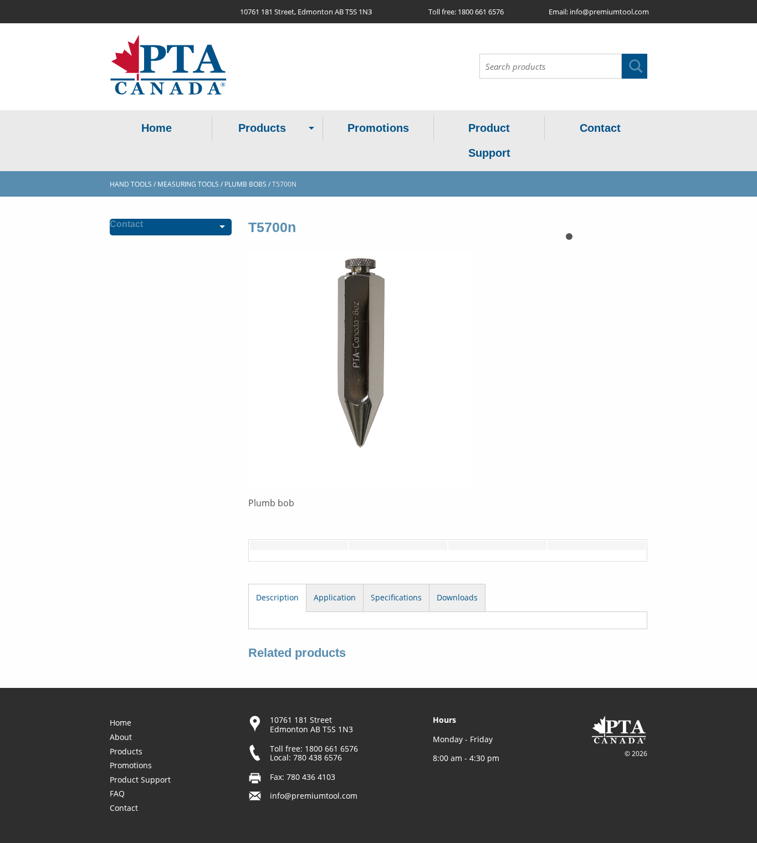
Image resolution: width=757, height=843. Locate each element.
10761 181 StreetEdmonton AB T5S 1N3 (311, 724)
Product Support (489, 140)
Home (156, 128)
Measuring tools (188, 184)
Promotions (378, 128)
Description (277, 597)
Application (335, 597)
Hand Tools (131, 184)
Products (262, 128)
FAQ (117, 793)
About (121, 737)
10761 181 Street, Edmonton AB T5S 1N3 (306, 12)
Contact (600, 128)
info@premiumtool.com (609, 12)
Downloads (457, 597)
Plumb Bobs (245, 184)
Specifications (396, 597)
